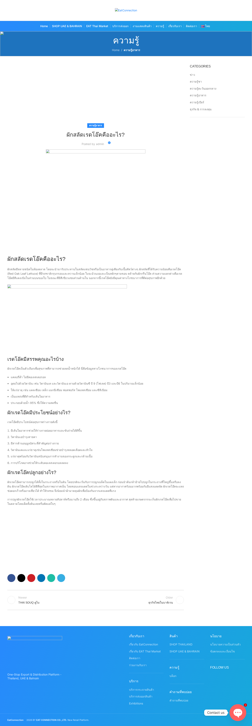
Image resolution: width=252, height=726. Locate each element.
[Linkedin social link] (41, 578)
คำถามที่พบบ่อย (179, 700)
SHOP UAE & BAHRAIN (185, 651)
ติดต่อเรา (134, 658)
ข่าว (192, 74)
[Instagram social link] (225, 10)
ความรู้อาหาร (132, 50)
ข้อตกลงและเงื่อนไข (222, 651)
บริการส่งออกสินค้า (140, 696)
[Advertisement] (95, 94)
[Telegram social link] (61, 578)
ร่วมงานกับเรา (138, 665)
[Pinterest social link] (233, 10)
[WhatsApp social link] (241, 10)
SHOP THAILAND (181, 644)
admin (100, 144)
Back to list (95, 600)
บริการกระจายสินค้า (141, 689)
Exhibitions (136, 703)
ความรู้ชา (196, 81)
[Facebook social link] (210, 10)
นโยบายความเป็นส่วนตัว (225, 644)
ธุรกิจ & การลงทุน (201, 109)
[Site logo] (126, 10)
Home (116, 50)
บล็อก (173, 676)
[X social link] (218, 10)
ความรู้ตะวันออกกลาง (203, 88)
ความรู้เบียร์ (197, 102)
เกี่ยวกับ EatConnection (143, 644)
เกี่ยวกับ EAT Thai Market (145, 651)
